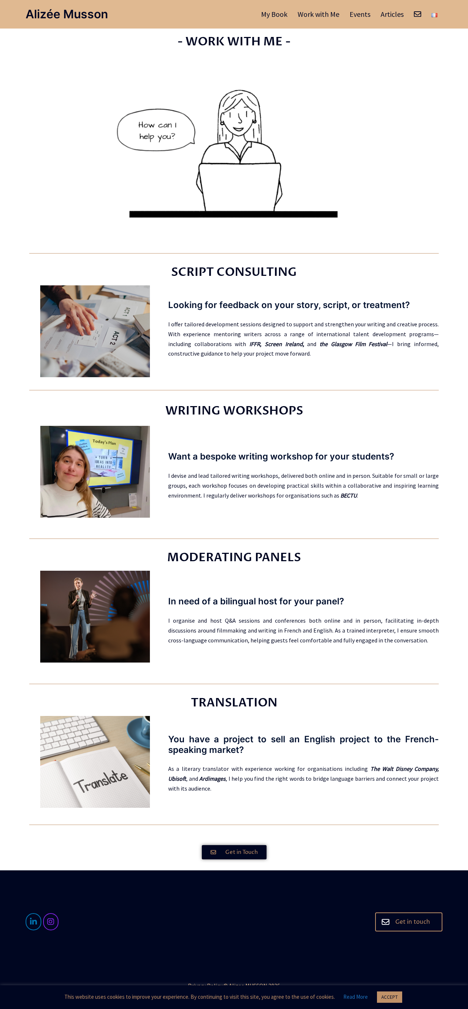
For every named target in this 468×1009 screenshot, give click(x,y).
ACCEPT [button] (389, 997)
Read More (355, 996)
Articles (392, 14)
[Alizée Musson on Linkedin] (33, 921)
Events (360, 14)
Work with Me (318, 14)
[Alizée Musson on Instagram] (51, 921)
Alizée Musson (67, 14)
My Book (274, 14)
